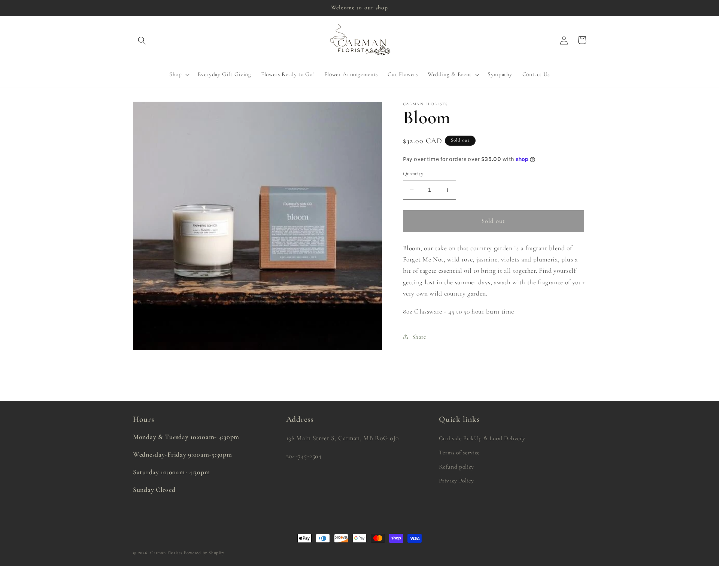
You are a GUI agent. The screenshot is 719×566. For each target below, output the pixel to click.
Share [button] (419, 336)
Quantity (413, 173)
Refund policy (456, 466)
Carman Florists (166, 552)
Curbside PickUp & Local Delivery (482, 438)
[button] (142, 40)
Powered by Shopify (204, 552)
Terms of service (459, 453)
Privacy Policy (456, 481)
